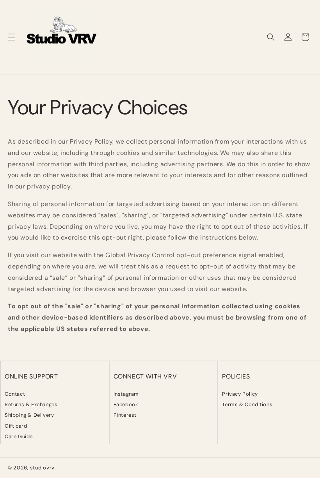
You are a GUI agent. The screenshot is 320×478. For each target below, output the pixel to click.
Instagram (126, 394)
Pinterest (125, 415)
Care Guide (19, 436)
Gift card (16, 426)
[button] (11, 37)
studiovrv (42, 467)
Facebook (126, 404)
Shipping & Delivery (29, 415)
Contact (15, 394)
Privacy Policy (240, 394)
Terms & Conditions (247, 404)
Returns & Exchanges (31, 404)
